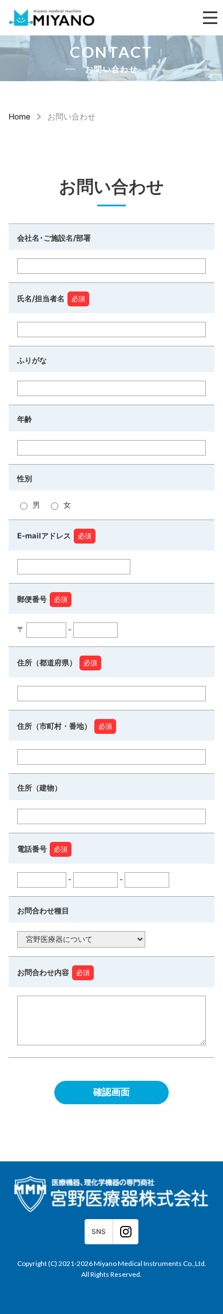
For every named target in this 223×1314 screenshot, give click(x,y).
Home (19, 117)
